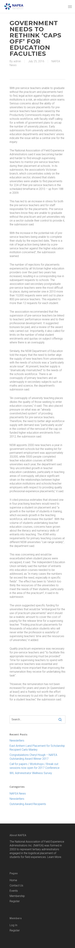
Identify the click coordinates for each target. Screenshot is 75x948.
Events (14, 890)
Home (13, 880)
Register (15, 901)
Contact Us (16, 885)
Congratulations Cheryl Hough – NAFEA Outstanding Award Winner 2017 (33, 756)
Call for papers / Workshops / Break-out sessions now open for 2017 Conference (34, 765)
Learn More (54, 857)
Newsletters (17, 740)
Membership (17, 896)
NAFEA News (18, 793)
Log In (13, 925)
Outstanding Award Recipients (28, 804)
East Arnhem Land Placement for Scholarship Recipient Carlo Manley (37, 747)
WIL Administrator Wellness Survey (31, 773)
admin (17, 61)
